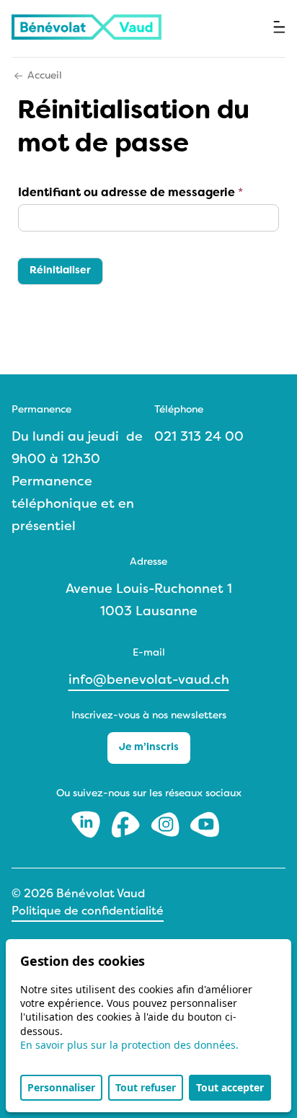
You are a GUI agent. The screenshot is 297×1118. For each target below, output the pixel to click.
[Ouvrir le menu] (279, 27)
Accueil (44, 76)
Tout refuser (145, 1087)
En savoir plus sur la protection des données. (129, 1045)
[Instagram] (167, 824)
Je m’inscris (149, 747)
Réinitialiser (60, 271)
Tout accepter (230, 1087)
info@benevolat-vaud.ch (148, 680)
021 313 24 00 (199, 437)
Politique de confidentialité (88, 911)
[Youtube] (204, 824)
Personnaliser (61, 1087)
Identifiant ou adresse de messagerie (130, 193)
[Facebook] (127, 824)
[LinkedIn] (87, 824)
